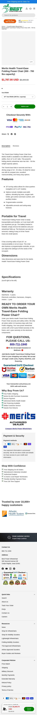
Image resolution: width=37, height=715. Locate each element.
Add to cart (24, 106)
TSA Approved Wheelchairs (11, 646)
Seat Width (5, 92)
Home (3, 26)
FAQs (4, 609)
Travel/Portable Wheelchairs (14, 26)
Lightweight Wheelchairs (10, 638)
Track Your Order (7, 605)
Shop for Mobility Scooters (11, 635)
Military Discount (7, 671)
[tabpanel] (18, 289)
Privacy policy (6, 686)
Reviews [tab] (16, 146)
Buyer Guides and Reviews (11, 653)
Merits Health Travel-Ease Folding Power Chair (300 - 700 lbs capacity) (18, 28)
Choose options (29, 709)
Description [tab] (6, 146)
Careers (4, 617)
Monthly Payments (8, 675)
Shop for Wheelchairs (9, 631)
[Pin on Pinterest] (15, 134)
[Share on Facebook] (11, 134)
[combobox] (18, 15)
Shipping (5, 668)
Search (4, 598)
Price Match (6, 664)
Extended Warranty (8, 679)
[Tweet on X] (8, 134)
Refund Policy (6, 682)
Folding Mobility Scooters (10, 642)
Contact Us (5, 613)
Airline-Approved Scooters (11, 650)
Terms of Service (7, 690)
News (4, 627)
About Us (5, 602)
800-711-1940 (18, 344)
